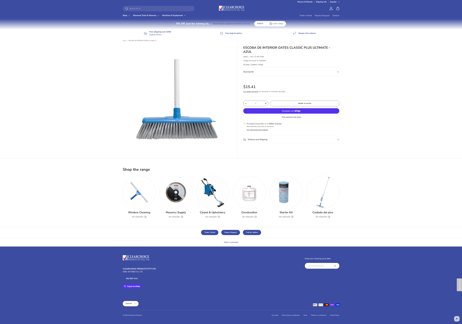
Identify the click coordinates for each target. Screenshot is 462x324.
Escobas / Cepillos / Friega (253, 64)
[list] (178, 99)
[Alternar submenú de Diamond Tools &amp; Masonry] (158, 15)
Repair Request (231, 232)
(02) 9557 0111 (132, 278)
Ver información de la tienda (257, 130)
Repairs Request (322, 15)
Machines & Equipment (172, 15)
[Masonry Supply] (176, 192)
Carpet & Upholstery (212, 212)
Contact (335, 15)
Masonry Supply (176, 212)
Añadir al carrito (304, 103)
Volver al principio (231, 242)
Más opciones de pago (291, 117)
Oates (245, 57)
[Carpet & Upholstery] (212, 192)
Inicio (124, 41)
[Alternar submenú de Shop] (129, 15)
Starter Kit (286, 212)
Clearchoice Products (135, 315)
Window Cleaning (139, 212)
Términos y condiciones (318, 315)
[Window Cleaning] (139, 192)
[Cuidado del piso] (323, 192)
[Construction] (249, 192)
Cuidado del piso (322, 212)
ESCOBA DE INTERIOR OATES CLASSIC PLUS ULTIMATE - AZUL (142, 41)
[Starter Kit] (286, 192)
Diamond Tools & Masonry (144, 15)
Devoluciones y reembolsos (291, 315)
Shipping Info (321, 2)
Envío (305, 315)
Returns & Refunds (305, 2)
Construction (249, 212)
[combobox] (159, 8)
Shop (125, 15)
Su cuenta (275, 315)
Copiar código (278, 23)
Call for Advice (252, 232)
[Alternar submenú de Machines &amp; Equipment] (184, 15)
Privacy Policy (334, 315)
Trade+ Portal (306, 15)
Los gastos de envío (250, 91)
